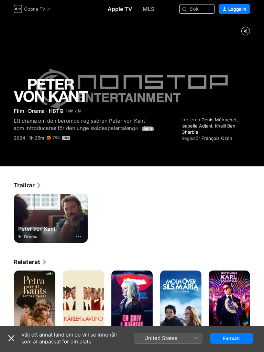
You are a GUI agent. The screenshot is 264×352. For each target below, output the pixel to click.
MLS (148, 9)
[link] (28, 185)
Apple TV (120, 9)
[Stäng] (11, 338)
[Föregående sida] (7, 301)
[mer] (79, 236)
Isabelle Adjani (197, 126)
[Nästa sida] (257, 301)
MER (148, 128)
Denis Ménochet (219, 119)
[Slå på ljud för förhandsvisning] (245, 31)
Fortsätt (231, 338)
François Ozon (216, 138)
